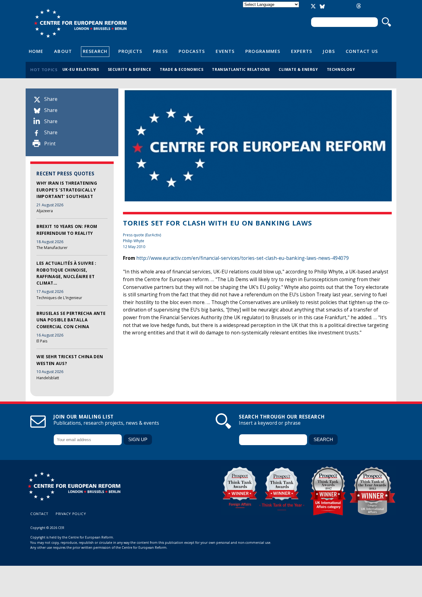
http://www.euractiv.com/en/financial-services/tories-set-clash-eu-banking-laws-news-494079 (242, 258)
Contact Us (362, 51)
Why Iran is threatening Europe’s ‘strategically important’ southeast (66, 189)
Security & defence (129, 69)
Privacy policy (71, 513)
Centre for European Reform (80, 23)
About (63, 51)
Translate (271, 9)
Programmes (262, 51)
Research (95, 51)
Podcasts (192, 51)
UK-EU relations (80, 69)
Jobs (329, 51)
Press (160, 51)
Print (50, 143)
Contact (39, 513)
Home (36, 51)
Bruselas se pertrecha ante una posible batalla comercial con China (70, 320)
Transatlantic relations (241, 69)
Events (225, 51)
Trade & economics (181, 69)
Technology (341, 69)
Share (50, 99)
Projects (130, 51)
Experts (301, 51)
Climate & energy (298, 69)
